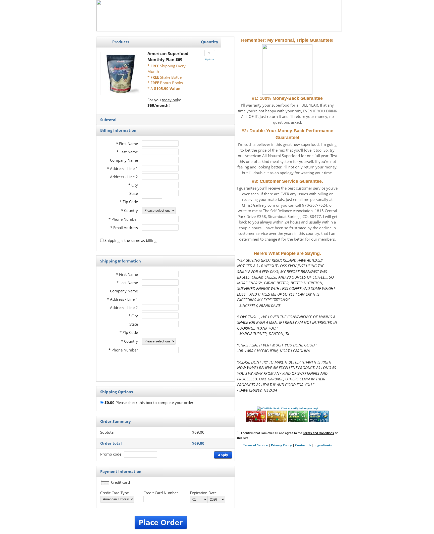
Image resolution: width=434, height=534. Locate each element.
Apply (223, 455)
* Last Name (127, 151)
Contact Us (303, 445)
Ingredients (323, 445)
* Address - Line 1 (122, 168)
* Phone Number (123, 349)
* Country (129, 210)
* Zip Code (129, 201)
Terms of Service (255, 445)
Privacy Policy (281, 445)
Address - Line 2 (124, 176)
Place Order (161, 522)
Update (209, 59)
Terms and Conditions (318, 433)
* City (133, 185)
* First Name (127, 143)
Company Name (124, 160)
